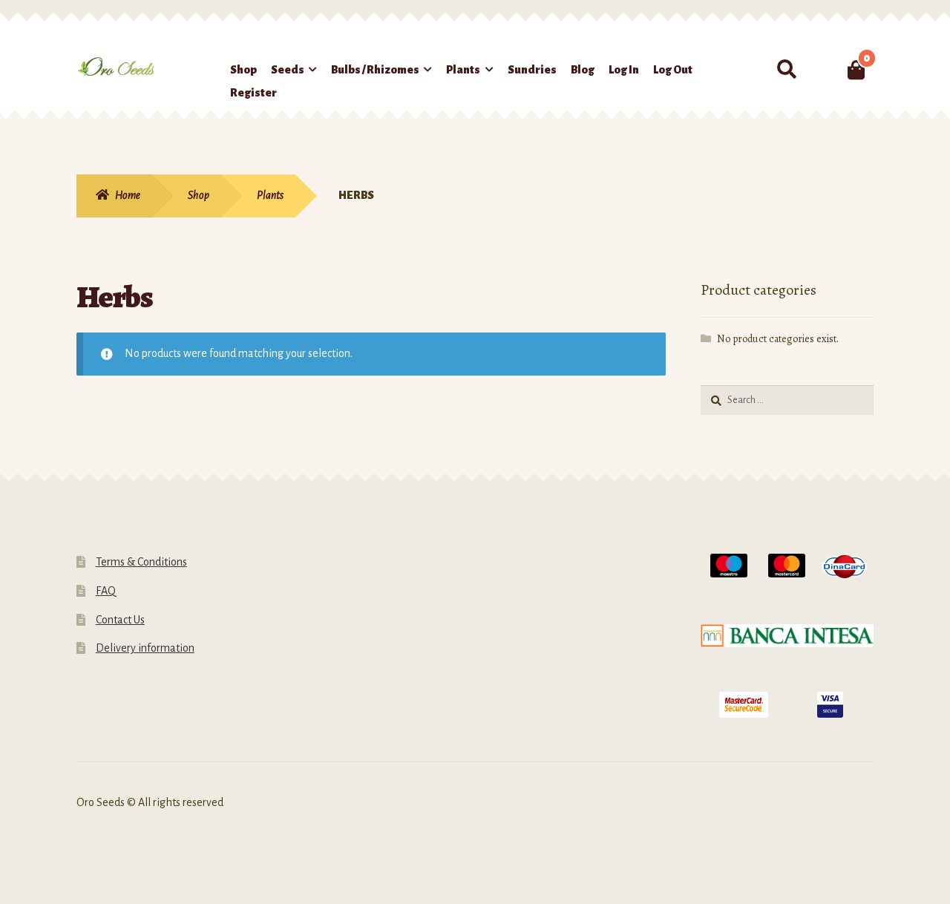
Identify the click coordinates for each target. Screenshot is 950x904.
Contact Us (120, 620)
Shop (243, 70)
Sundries (532, 70)
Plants (463, 70)
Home (127, 195)
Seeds (287, 70)
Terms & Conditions (141, 562)
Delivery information (145, 648)
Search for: (786, 69)
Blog (582, 70)
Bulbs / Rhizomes (375, 70)
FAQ (106, 591)
